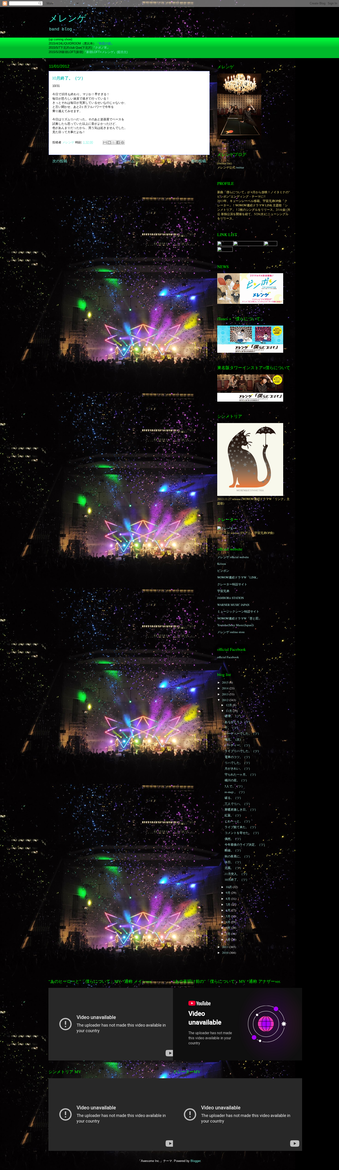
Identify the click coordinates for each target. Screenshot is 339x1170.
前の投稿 (198, 161)
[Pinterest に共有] (122, 142)
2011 (225, 947)
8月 (228, 899)
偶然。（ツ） (234, 839)
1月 (228, 939)
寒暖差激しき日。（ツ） (241, 809)
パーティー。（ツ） (238, 745)
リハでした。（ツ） (238, 763)
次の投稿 (59, 161)
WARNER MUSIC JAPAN (233, 605)
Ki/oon (221, 564)
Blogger (195, 1161)
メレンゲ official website (233, 557)
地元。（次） (234, 739)
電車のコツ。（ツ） (238, 757)
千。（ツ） (232, 728)
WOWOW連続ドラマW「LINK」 (238, 577)
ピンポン (223, 571)
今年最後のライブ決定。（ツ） (246, 844)
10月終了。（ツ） (237, 879)
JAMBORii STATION (230, 598)
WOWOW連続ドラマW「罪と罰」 (239, 618)
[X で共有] (113, 142)
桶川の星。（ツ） (237, 780)
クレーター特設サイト (232, 584)
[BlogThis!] (109, 142)
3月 (228, 928)
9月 (228, 893)
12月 (229, 705)
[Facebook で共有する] (118, 142)
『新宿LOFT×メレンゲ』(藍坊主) (105, 52)
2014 (225, 688)
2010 (225, 953)
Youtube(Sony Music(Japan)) (235, 625)
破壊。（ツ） (234, 716)
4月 (228, 922)
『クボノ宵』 (101, 47)
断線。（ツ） (234, 850)
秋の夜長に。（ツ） (238, 856)
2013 (225, 694)
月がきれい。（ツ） (238, 768)
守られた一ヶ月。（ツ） (241, 774)
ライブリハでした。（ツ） (243, 751)
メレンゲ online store (231, 632)
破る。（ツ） (234, 798)
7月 (228, 904)
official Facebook (228, 657)
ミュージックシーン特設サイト (238, 611)
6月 (228, 910)
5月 (228, 916)
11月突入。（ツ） (237, 874)
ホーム (129, 161)
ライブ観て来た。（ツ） (241, 827)
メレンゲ (67, 19)
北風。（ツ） (234, 868)
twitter (240, 167)
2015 (225, 682)
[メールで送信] (105, 142)
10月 (229, 887)
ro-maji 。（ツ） (235, 792)
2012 (225, 700)
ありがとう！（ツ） (238, 722)
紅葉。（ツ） (234, 815)
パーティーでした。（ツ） (243, 733)
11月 (229, 711)
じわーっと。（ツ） (238, 821)
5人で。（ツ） (234, 786)
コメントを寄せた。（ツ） (243, 833)
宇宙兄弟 (223, 591)
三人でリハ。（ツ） (238, 804)
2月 (228, 934)
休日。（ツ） (234, 862)
